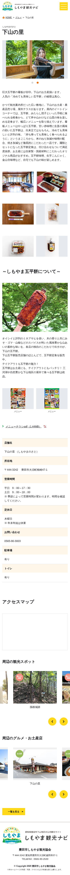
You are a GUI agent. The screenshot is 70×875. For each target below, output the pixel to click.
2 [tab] (38, 83)
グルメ (18, 17)
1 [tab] (32, 83)
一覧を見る (13, 811)
